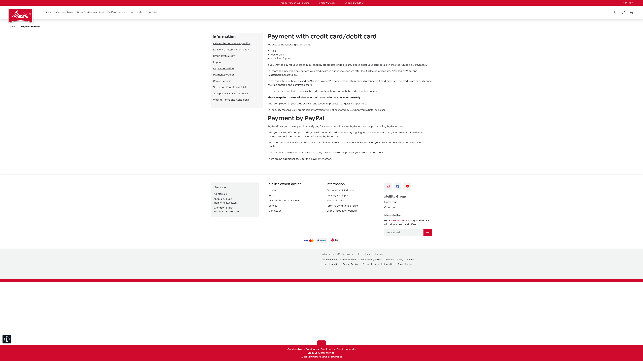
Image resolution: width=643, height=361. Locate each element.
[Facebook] (398, 186)
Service (627, 2)
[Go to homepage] (20, 15)
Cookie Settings (222, 81)
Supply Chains (405, 264)
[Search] (616, 12)
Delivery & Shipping (338, 195)
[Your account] (624, 12)
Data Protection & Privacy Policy (231, 43)
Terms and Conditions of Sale (230, 87)
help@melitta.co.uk (225, 202)
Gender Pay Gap (351, 264)
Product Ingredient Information (378, 264)
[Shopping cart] (631, 12)
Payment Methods (223, 74)
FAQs (272, 195)
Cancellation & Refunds (340, 190)
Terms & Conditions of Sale (342, 205)
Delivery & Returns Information (231, 49)
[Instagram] (388, 186)
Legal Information (223, 68)
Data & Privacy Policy (370, 259)
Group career (391, 207)
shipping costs (352, 254)
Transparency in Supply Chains (230, 93)
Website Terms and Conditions (231, 99)
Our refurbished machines (284, 200)
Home (272, 190)
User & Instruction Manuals (342, 210)
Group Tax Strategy (224, 56)
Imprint (217, 62)
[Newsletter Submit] (427, 232)
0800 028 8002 (223, 199)
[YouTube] (407, 186)
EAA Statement (329, 259)
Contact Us (275, 210)
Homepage (390, 202)
